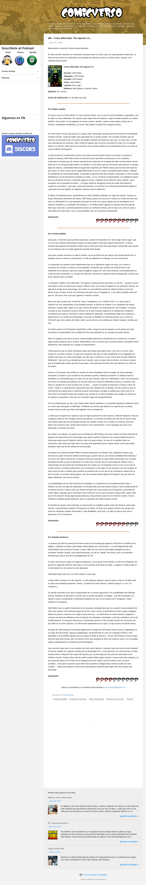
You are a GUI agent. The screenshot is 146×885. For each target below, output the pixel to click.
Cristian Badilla (60, 699)
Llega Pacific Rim (56, 849)
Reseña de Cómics (115, 699)
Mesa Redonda (96, 699)
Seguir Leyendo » (129, 816)
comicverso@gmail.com (115, 687)
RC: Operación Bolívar (58, 823)
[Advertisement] (93, 768)
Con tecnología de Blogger (94, 875)
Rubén (130, 699)
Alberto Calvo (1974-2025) (60, 798)
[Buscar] (141, 6)
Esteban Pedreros (78, 699)
